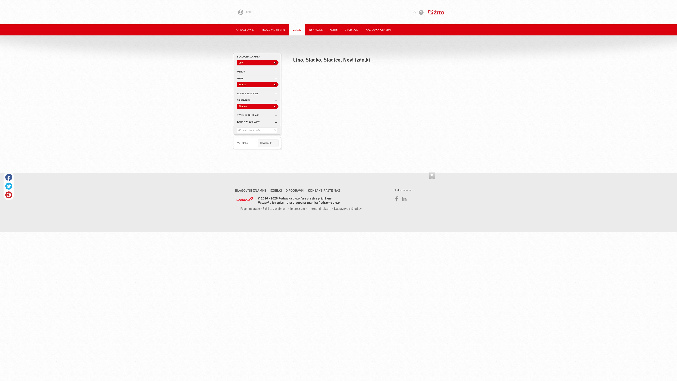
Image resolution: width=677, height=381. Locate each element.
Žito (436, 12)
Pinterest (8, 194)
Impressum (297, 209)
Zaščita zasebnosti (275, 209)
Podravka (338, 12)
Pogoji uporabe (250, 209)
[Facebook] (396, 198)
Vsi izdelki (242, 142)
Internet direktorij (319, 209)
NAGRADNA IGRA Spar (379, 29)
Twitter (8, 186)
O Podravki (352, 29)
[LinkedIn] (403, 198)
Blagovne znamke (273, 29)
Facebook (8, 177)
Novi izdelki (266, 142)
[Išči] (421, 12)
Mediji (334, 29)
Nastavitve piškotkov (348, 209)
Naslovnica (247, 29)
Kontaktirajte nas (324, 191)
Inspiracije (316, 29)
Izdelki (296, 29)
